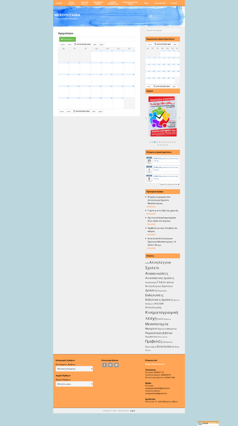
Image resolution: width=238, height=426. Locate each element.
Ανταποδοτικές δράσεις (159, 278)
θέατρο (148, 350)
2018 (63, 45)
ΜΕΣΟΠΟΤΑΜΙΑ (67, 15)
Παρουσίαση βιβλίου (158, 333)
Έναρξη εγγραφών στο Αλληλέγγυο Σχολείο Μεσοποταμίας (159, 200)
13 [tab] (158, 145)
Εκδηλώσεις (154, 295)
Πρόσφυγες (168, 342)
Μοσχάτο (151, 328)
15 (100, 74)
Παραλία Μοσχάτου (167, 328)
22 (100, 86)
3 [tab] (155, 142)
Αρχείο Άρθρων (63, 379)
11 (133, 63)
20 (78, 86)
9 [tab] (168, 142)
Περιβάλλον (151, 336)
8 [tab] (166, 142)
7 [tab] (163, 142)
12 (68, 74)
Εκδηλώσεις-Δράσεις (159, 299)
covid (147, 263)
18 (133, 74)
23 (111, 86)
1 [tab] (150, 142)
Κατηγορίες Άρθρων (65, 364)
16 (111, 74)
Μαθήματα (167, 319)
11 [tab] (172, 142)
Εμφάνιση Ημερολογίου (169, 184)
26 (68, 98)
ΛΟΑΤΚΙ (160, 319)
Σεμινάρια (151, 346)
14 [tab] (160, 145)
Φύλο (177, 346)
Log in (132, 410)
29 (100, 98)
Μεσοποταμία (156, 323)
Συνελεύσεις (165, 346)
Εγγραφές (162, 290)
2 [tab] (152, 142)
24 (122, 86)
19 (68, 86)
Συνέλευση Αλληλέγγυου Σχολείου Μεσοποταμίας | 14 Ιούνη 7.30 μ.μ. (162, 241)
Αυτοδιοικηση (151, 282)
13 (78, 74)
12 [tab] (175, 142)
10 (122, 63)
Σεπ (94, 45)
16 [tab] (165, 145)
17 (122, 74)
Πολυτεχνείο (162, 337)
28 (89, 98)
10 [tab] (170, 142)
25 (133, 86)
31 (122, 98)
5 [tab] (159, 142)
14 (89, 74)
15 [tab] (162, 145)
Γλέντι (161, 282)
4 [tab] (157, 142)
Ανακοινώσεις (156, 273)
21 (89, 86)
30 (111, 98)
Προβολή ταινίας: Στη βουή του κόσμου (162, 230)
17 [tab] (167, 145)
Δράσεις (151, 290)
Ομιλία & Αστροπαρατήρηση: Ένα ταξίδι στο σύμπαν (162, 219)
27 (78, 98)
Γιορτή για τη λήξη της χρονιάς (163, 210)
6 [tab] (161, 142)
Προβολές (153, 341)
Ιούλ (70, 45)
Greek (205, 423)
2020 (101, 45)
